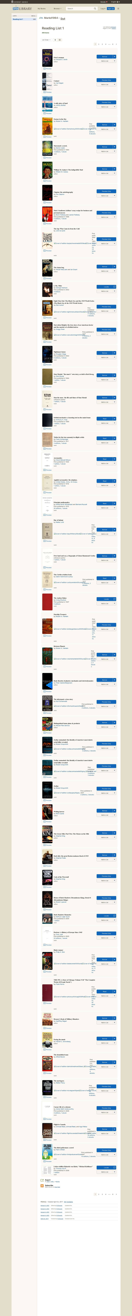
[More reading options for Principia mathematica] (114, 508)
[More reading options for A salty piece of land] (114, 107)
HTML (52, 1181)
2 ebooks (86, 337)
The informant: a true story (63, 699)
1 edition (56, 380)
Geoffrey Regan (61, 1021)
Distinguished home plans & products (67, 723)
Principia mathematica (62, 502)
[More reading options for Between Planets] (114, 659)
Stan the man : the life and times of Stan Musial (70, 397)
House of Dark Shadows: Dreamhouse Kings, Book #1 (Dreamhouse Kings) (72, 898)
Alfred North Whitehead (64, 504)
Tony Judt (59, 934)
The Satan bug (59, 267)
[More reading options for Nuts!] (114, 217)
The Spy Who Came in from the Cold (67, 228)
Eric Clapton (60, 194)
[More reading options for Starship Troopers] (114, 629)
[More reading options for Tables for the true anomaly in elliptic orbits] (114, 443)
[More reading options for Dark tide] (114, 859)
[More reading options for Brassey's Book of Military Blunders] (114, 1022)
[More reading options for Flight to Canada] (114, 1133)
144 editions (94, 245)
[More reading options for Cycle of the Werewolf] (114, 880)
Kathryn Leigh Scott (63, 917)
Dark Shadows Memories (62, 914)
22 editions (57, 938)
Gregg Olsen (60, 329)
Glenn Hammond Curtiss (64, 576)
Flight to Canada (59, 1124)
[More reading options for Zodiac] (114, 793)
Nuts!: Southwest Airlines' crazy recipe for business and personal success (73, 211)
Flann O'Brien (60, 1150)
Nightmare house (60, 352)
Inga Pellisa (83, 1126)
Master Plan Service (63, 725)
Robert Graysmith (62, 744)
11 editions (91, 314)
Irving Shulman (61, 600)
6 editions (57, 358)
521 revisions (68, 1202)
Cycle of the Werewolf (61, 877)
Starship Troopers (60, 614)
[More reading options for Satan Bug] (114, 271)
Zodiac (56, 786)
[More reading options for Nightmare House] (114, 357)
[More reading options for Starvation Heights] (114, 334)
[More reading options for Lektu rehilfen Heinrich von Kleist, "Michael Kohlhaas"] (114, 1172)
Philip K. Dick (60, 952)
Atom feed (57, 1187)
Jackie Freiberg (74, 215)
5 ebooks (93, 664)
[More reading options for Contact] (114, 84)
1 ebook (64, 152)
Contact (56, 81)
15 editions (85, 1156)
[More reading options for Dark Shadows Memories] (114, 920)
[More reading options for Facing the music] (114, 1043)
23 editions (93, 661)
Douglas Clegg (61, 354)
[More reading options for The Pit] (114, 996)
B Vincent (113, 27)
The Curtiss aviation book (63, 574)
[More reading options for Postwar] (114, 938)
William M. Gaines (62, 172)
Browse (57, 9)
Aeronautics (58, 458)
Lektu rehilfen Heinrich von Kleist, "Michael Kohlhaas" (73, 1166)
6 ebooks (93, 540)
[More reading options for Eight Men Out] (114, 311)
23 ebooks (93, 251)
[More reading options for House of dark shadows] (114, 902)
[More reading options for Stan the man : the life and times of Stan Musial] (114, 402)
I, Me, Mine (58, 285)
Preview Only (106, 80)
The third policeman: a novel (64, 1147)
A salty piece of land (61, 103)
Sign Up (111, 9)
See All (33, 16)
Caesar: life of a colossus (62, 1107)
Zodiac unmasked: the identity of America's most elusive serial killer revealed (73, 741)
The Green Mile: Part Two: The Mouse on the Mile (71, 834)
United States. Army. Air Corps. (67, 482)
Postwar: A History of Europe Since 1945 (68, 932)
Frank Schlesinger (62, 439)
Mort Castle (60, 813)
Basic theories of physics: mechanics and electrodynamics (73, 681)
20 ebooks (93, 1004)
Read (104, 419)
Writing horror (59, 811)
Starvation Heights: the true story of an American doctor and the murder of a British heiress (73, 326)
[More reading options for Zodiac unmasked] (114, 748)
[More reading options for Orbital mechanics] (114, 423)
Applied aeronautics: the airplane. (65, 480)
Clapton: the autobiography (63, 192)
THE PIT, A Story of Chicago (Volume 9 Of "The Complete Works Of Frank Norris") (74, 981)
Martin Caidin (60, 148)
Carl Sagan (59, 83)
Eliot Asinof (60, 305)
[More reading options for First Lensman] (114, 61)
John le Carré (60, 231)
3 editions (57, 152)
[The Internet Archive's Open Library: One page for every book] (22, 8)
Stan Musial (60, 376)
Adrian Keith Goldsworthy (65, 1109)
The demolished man (61, 1054)
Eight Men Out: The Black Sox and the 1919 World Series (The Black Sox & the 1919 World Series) (74, 302)
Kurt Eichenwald (61, 701)
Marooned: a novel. (60, 146)
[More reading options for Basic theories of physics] (114, 684)
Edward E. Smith (61, 59)
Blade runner (58, 950)
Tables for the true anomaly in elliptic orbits (69, 437)
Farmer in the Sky (60, 119)
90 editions (93, 966)
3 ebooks (91, 316)
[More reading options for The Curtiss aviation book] (114, 582)
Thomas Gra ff (61, 1168)
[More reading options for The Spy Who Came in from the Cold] (114, 243)
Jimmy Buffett (61, 105)
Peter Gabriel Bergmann (64, 683)
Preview (48, 69)
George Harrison (61, 288)
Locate (106, 287)
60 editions (93, 631)
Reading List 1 (24, 19)
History (114, 28)
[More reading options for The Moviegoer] (114, 1091)
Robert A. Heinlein (62, 121)
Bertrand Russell (81, 504)
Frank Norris (60, 984)
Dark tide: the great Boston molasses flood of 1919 (71, 856)
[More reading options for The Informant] (114, 706)
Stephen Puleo (61, 858)
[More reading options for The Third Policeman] (114, 1155)
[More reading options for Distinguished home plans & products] (114, 727)
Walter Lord (60, 522)
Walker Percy (60, 1083)
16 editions (91, 1135)
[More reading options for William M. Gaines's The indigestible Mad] (114, 173)
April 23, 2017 (45, 1218)
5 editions (57, 218)
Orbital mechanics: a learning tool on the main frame (72, 417)
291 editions (93, 998)
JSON (48, 1181)
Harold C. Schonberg (63, 1041)
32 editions (93, 536)
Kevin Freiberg (61, 215)
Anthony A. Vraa (61, 420)
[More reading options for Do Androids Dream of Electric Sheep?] (114, 964)
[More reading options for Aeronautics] (114, 463)
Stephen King (60, 836)
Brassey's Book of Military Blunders (66, 1019)
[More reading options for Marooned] (114, 151)
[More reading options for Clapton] (114, 196)
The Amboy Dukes (60, 598)
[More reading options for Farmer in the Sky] (114, 129)
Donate (104, 2)
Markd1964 (51, 17)
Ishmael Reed (60, 1126)
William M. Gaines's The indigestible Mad (68, 170)
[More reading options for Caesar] (114, 1112)
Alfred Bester (60, 1057)
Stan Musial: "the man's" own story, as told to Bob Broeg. (74, 374)
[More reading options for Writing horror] (114, 815)
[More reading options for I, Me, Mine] (114, 291)
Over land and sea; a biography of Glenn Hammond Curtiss (74, 556)
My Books (41, 9)
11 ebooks (93, 637)
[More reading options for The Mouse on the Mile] (114, 837)
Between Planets (59, 646)
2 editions (85, 583)
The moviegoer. (59, 1081)
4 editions (57, 292)
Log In (103, 9)
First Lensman (59, 57)
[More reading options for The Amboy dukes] (114, 603)
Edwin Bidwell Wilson (63, 460)
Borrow (104, 56)
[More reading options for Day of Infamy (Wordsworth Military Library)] (114, 534)
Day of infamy (58, 520)
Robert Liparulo (61, 902)
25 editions (91, 131)
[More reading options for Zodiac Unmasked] (114, 770)
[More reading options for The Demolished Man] (114, 1067)
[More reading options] (114, 57)
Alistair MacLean (61, 269)
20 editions (57, 508)
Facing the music (59, 1039)
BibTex (58, 1181)
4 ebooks (92, 134)
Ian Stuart (74, 269)
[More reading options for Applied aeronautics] (114, 485)
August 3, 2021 (45, 1205)
